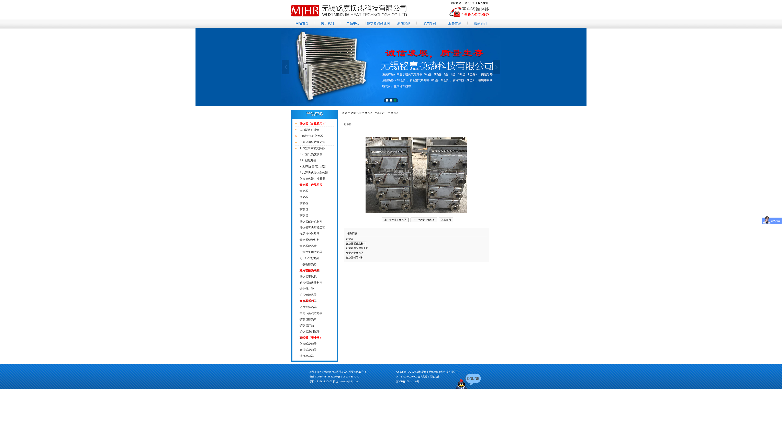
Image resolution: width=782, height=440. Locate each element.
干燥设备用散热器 (311, 252)
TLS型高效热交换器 (312, 148)
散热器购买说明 (378, 23)
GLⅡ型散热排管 (309, 129)
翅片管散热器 (308, 294)
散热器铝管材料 (310, 239)
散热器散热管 (308, 246)
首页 (344, 112)
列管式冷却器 (308, 343)
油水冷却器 (307, 356)
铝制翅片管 (307, 288)
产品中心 (352, 23)
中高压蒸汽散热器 (311, 313)
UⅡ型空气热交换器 (311, 136)
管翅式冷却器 (308, 349)
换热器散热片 (308, 319)
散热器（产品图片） (376, 112)
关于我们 (327, 23)
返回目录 (446, 219)
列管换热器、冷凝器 (312, 178)
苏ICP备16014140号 (407, 381)
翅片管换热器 (308, 307)
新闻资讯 (403, 23)
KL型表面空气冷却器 (313, 166)
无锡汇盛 (434, 376)
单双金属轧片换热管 (312, 142)
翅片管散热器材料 (311, 282)
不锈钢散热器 (308, 264)
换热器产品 (307, 325)
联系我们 (480, 23)
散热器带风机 (308, 276)
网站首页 (302, 23)
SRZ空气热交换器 (311, 154)
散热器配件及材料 (311, 221)
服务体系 (454, 23)
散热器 (304, 190)
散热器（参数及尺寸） (314, 123)
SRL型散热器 (308, 160)
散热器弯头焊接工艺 (312, 227)
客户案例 (429, 23)
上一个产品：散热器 (395, 219)
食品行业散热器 (310, 233)
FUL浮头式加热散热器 (314, 172)
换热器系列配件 (310, 331)
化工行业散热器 (310, 258)
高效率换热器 (308, 300)
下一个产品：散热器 (424, 219)
